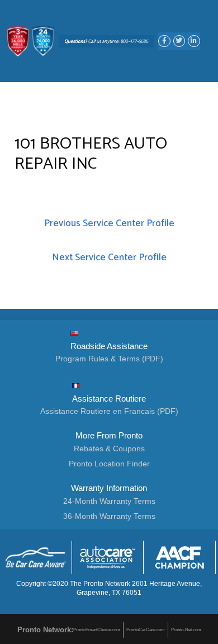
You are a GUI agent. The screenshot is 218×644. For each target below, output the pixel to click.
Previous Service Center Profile (109, 223)
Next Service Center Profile (109, 257)
